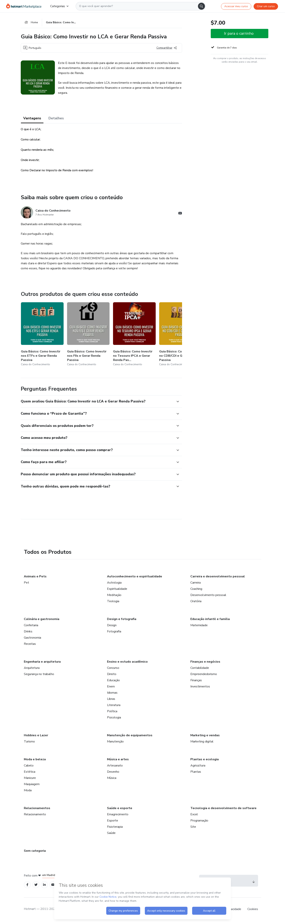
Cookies (252, 909)
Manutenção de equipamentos (129, 735)
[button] (97, 401)
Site (193, 827)
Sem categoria (35, 851)
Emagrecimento (117, 814)
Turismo (29, 741)
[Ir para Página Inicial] (25, 6)
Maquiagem (32, 784)
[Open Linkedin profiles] (44, 884)
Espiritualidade (117, 589)
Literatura (113, 705)
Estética (29, 772)
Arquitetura (32, 668)
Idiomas (112, 693)
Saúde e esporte (119, 808)
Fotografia (114, 631)
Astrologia (114, 582)
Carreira (195, 582)
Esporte (112, 820)
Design (112, 625)
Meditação (114, 595)
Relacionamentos (37, 808)
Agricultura (197, 765)
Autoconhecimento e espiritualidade (134, 576)
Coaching (196, 589)
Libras (111, 699)
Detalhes (56, 118)
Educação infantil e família (210, 619)
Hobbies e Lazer (36, 735)
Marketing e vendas (205, 735)
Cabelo (29, 765)
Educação (113, 680)
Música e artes (118, 759)
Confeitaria (31, 625)
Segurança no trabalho (39, 674)
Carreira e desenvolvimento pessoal (217, 576)
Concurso (113, 668)
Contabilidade (199, 668)
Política (112, 711)
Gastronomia (32, 638)
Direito (111, 674)
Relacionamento (35, 814)
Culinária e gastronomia (41, 619)
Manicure (30, 778)
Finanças (196, 680)
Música (111, 778)
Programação (199, 820)
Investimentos (200, 686)
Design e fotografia (121, 619)
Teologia (113, 601)
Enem (111, 686)
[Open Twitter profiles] (36, 884)
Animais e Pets (35, 576)
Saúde (111, 833)
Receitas (30, 644)
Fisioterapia (115, 827)
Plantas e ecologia (204, 759)
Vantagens (32, 118)
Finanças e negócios (205, 662)
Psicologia (114, 717)
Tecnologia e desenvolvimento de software (223, 808)
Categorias (57, 6)
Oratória (195, 601)
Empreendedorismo (203, 674)
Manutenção (115, 741)
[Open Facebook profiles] (27, 884)
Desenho (113, 772)
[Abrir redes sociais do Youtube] (180, 213)
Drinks (28, 631)
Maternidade (199, 625)
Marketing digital (201, 741)
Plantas (195, 772)
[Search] (201, 6)
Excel (194, 814)
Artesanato (115, 765)
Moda (28, 790)
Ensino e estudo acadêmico (127, 662)
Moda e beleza (35, 759)
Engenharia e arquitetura (42, 662)
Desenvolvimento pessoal (208, 595)
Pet (26, 582)
